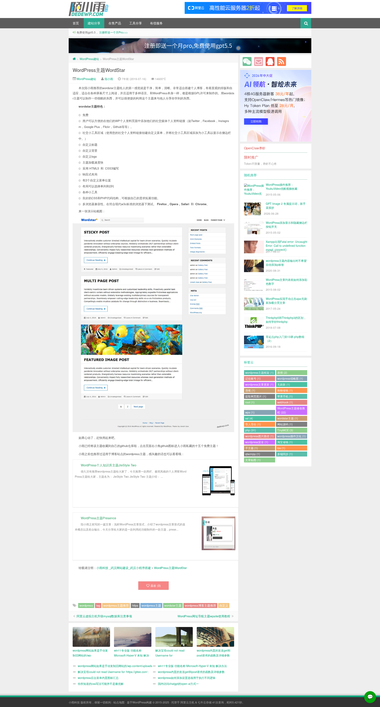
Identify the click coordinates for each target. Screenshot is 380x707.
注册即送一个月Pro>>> (113, 32)
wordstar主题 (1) (287, 418)
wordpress (86, 605)
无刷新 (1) (283, 384)
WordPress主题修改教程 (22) (291, 410)
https (135, 605)
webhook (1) (285, 402)
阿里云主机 (187, 702)
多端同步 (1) (285, 454)
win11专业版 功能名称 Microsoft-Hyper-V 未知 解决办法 (192, 666)
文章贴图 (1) (253, 460)
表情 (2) (282, 372)
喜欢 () (155, 585)
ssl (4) (249, 418)
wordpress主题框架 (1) (259, 372)
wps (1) (250, 412)
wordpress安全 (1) (256, 442)
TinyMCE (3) (285, 430)
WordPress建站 (89, 59)
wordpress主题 (151, 605)
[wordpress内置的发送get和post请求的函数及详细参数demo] (215, 637)
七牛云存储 (205, 702)
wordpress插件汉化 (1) (291, 436)
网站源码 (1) (285, 424)
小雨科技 (74, 702)
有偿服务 (156, 23)
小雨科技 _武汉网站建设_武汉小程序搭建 (123, 568)
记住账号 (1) (253, 378)
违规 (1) (250, 390)
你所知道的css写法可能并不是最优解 (101, 684)
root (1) (250, 402)
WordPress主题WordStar (99, 69)
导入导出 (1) (253, 424)
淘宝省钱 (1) (285, 442)
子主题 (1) (251, 448)
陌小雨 (109, 79)
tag (98, 605)
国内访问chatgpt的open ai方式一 (178, 684)
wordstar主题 (172, 605)
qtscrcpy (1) (252, 454)
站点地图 (118, 702)
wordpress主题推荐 (116, 605)
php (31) (250, 430)
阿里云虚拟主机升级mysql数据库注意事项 (104, 616)
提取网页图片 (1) (255, 396)
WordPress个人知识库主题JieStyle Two (108, 465)
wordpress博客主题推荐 (200, 605)
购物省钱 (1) (285, 390)
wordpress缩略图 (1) (290, 378)
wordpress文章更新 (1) (259, 384)
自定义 (223, 605)
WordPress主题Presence (98, 518)
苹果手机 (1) (285, 396)
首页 (76, 23)
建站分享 (94, 23)
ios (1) (281, 448)
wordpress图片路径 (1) (259, 436)
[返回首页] (74, 59)
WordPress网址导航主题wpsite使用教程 (204, 616)
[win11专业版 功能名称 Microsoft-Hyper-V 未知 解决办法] (132, 637)
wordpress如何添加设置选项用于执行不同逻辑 (186, 678)
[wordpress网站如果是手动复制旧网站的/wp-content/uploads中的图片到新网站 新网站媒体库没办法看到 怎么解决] (91, 637)
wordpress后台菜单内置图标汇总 (98, 678)
